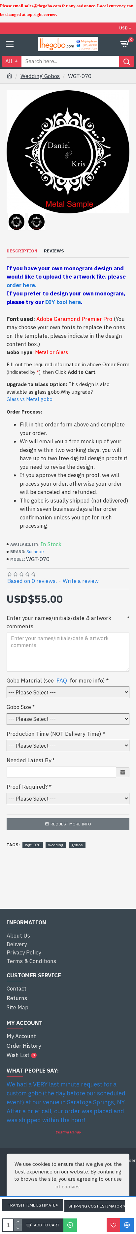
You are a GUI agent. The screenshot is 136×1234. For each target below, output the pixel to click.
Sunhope (35, 551)
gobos (77, 844)
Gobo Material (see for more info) (56, 680)
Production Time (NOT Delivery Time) (54, 733)
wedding (55, 844)
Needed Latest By (29, 760)
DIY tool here (63, 302)
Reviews (54, 251)
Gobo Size (19, 707)
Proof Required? (27, 786)
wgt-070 (32, 844)
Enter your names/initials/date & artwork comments (59, 622)
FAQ (61, 680)
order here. (22, 285)
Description (22, 251)
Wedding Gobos (40, 76)
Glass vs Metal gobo (29, 399)
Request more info (71, 823)
